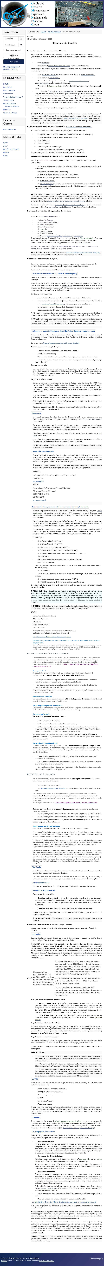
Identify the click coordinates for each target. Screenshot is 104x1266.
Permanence (8, 94)
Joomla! (4, 1261)
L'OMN (5, 84)
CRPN (5, 143)
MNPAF (6, 152)
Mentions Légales (96, 1259)
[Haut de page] (100, 1262)
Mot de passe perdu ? (11, 67)
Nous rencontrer (9, 129)
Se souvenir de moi (13, 50)
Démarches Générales (12, 106)
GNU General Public (46, 1261)
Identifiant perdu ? (10, 69)
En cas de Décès (9, 103)
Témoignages (8, 100)
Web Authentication (13, 56)
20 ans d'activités (10, 113)
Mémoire (6, 110)
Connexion (14, 62)
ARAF (5, 146)
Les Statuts (7, 87)
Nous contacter (9, 90)
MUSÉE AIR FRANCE (11, 149)
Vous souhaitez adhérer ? (13, 97)
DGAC (5, 156)
